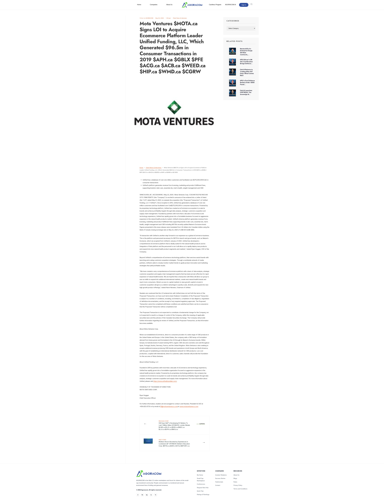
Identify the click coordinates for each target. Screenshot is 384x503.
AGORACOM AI (230, 4)
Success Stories (220, 478)
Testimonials (219, 482)
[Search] (251, 4)
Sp (147, 495)
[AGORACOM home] (192, 5)
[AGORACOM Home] (148, 473)
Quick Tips (200, 491)
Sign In (244, 5)
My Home (200, 475)
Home (139, 4)
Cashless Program (215, 4)
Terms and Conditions (240, 489)
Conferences (201, 484)
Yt (155, 495)
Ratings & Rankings (203, 494)
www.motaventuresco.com (189, 406)
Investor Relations (221, 475)
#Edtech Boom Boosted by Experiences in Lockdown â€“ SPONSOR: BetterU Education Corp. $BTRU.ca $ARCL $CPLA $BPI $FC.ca (174, 443)
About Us (169, 4)
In (151, 495)
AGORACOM (149, 18)
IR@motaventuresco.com (169, 406)
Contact (217, 485)
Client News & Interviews (180, 18)
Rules (235, 482)
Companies (153, 4)
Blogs (235, 478)
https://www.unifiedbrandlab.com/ (165, 381)
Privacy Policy (238, 485)
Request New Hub (202, 487)
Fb (142, 495)
